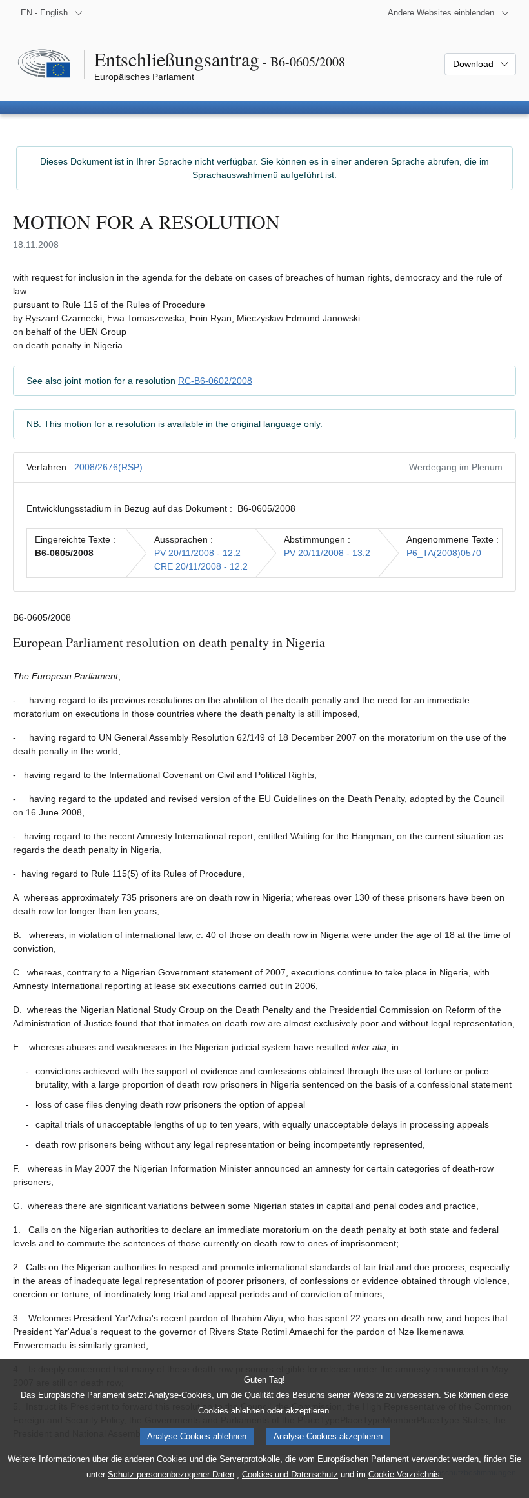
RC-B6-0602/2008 (215, 380)
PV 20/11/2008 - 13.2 (327, 553)
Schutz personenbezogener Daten (171, 1474)
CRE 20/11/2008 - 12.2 (201, 566)
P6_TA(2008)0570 (443, 553)
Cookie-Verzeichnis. (405, 1474)
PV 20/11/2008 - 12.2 (197, 553)
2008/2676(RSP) (108, 467)
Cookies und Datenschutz (290, 1474)
